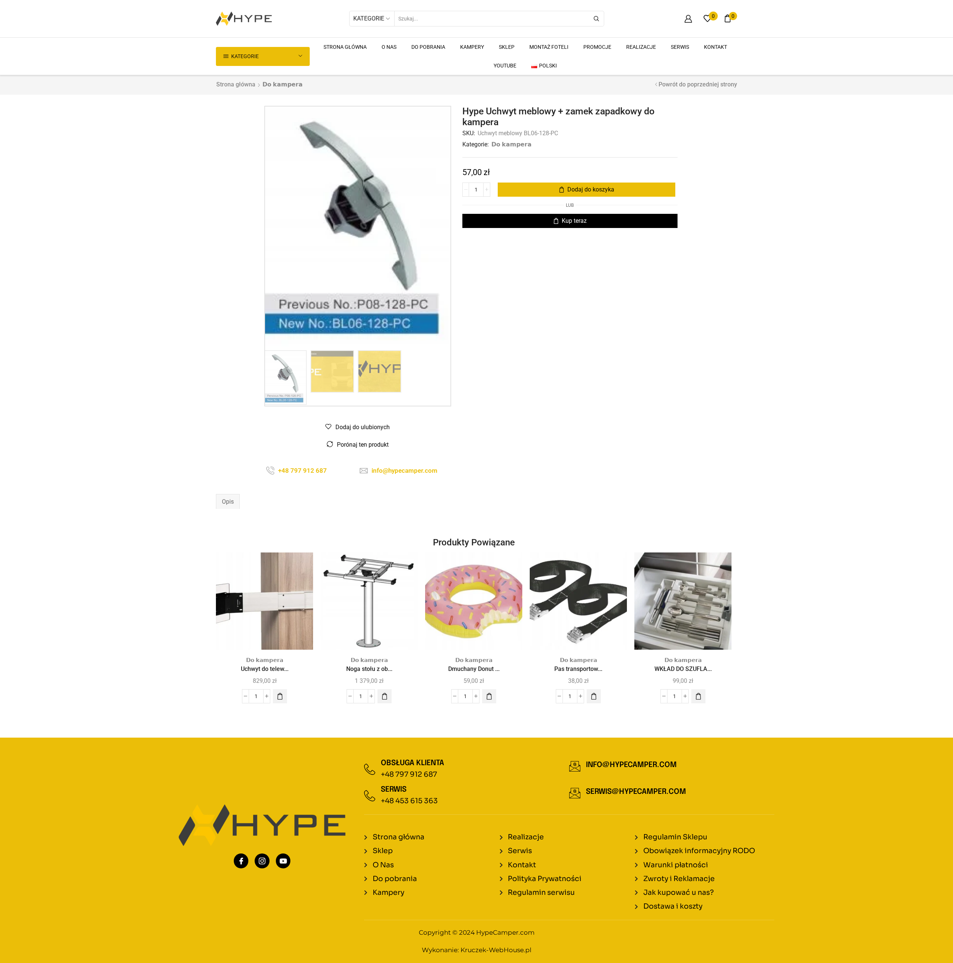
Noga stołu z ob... (369, 668)
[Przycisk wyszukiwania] (596, 18)
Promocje (597, 47)
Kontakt (715, 47)
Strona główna (235, 84)
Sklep (506, 47)
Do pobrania (428, 47)
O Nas (389, 47)
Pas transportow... (578, 668)
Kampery (472, 47)
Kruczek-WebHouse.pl (496, 950)
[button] (280, 696)
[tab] (228, 502)
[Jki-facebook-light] (241, 860)
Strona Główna (345, 47)
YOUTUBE (505, 66)
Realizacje (641, 47)
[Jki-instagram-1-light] (262, 860)
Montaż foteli (548, 47)
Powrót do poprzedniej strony (698, 84)
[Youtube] (283, 860)
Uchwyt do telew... (265, 668)
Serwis (680, 47)
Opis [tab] (228, 501)
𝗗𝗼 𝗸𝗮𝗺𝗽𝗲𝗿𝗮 (282, 84)
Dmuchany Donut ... (474, 668)
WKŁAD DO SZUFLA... (683, 668)
